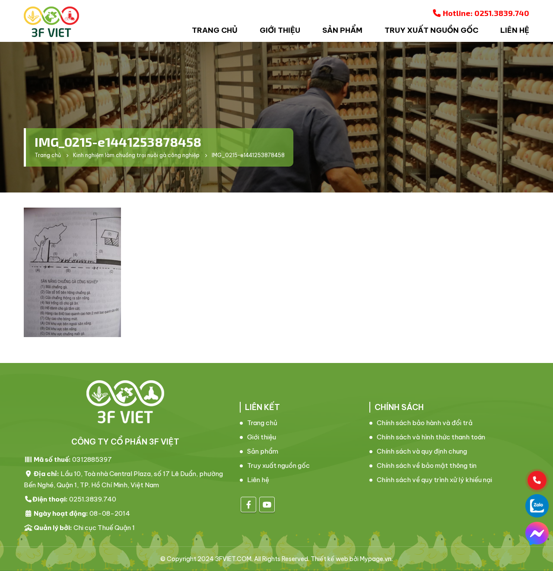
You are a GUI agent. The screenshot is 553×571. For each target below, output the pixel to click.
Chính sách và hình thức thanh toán (431, 437)
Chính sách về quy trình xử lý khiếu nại (434, 480)
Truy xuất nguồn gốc (431, 30)
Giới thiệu (280, 30)
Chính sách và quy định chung (422, 451)
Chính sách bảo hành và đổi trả (425, 423)
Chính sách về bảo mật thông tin (427, 465)
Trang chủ (215, 30)
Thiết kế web (329, 559)
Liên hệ (514, 30)
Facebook (248, 504)
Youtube (267, 504)
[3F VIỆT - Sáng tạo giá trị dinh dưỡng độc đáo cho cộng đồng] (51, 21)
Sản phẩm (342, 30)
